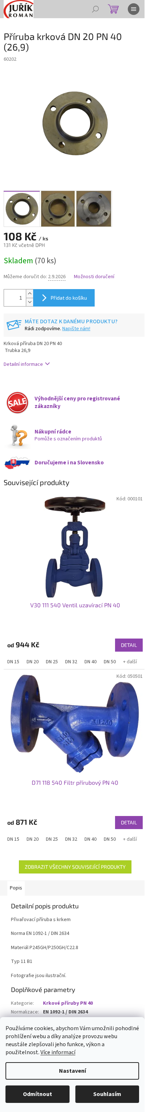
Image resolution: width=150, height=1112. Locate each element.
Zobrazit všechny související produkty (75, 867)
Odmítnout (37, 1094)
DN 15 (13, 661)
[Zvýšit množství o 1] (29, 293)
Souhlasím (107, 1094)
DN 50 (110, 661)
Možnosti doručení (94, 276)
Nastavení (72, 1071)
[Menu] (133, 9)
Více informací (57, 1052)
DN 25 (52, 661)
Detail (129, 645)
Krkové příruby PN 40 (68, 1003)
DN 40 (90, 661)
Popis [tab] (16, 888)
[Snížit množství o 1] (29, 302)
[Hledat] (95, 9)
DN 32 (71, 661)
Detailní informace (23, 364)
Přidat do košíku (69, 298)
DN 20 (33, 661)
